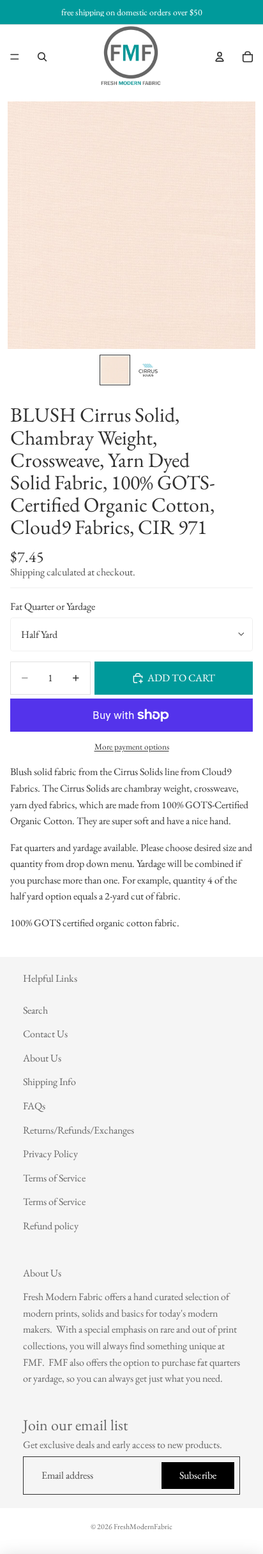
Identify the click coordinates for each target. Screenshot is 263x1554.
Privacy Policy (50, 1153)
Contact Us (45, 1033)
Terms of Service (54, 1177)
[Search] (42, 57)
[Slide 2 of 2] (148, 370)
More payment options (131, 746)
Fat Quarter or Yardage (52, 606)
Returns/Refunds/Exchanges (78, 1129)
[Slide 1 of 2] (115, 370)
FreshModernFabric (143, 1526)
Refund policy (51, 1225)
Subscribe (197, 1475)
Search (35, 1009)
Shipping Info (49, 1081)
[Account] (220, 57)
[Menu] (14, 56)
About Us (42, 1057)
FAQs (34, 1106)
